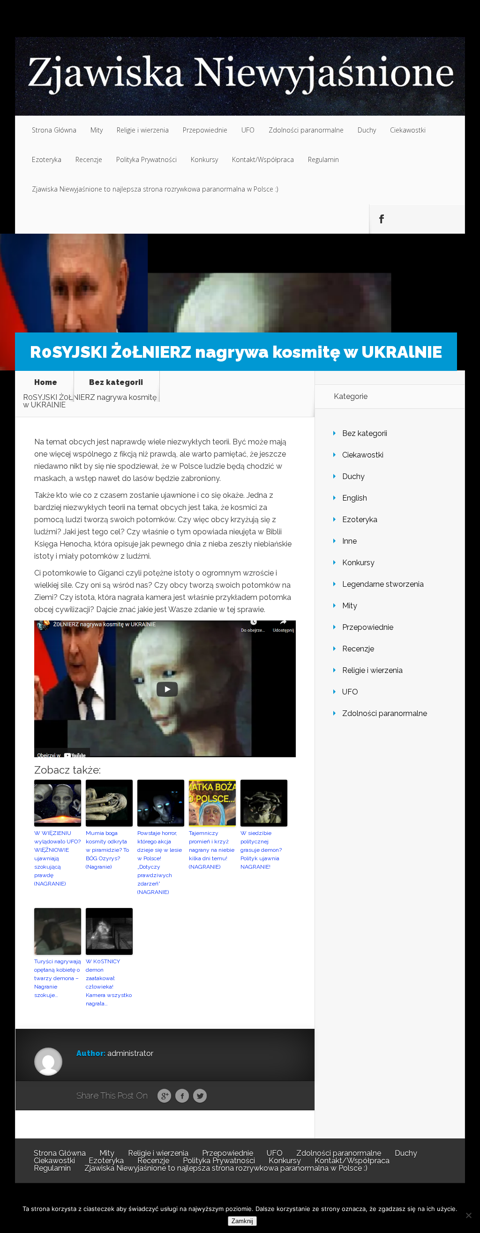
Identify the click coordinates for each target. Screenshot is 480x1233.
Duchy (367, 130)
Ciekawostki (408, 130)
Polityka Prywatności (146, 159)
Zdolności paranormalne (306, 130)
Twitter (200, 1096)
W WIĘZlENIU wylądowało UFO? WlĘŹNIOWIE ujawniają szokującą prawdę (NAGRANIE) (57, 858)
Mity (96, 130)
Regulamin (323, 159)
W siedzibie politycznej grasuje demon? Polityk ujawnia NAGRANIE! (261, 850)
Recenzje (88, 159)
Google (164, 1096)
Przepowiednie (205, 130)
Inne (349, 541)
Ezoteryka (46, 159)
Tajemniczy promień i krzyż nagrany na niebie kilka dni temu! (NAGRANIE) (211, 850)
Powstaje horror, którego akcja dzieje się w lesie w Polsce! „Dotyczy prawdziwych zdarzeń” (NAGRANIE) (159, 862)
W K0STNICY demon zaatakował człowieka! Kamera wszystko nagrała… (109, 982)
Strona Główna (54, 130)
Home (45, 383)
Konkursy (204, 159)
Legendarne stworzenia (383, 584)
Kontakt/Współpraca (263, 159)
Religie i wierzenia (143, 130)
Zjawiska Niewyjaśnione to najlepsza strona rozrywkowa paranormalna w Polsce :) (155, 189)
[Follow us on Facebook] (381, 219)
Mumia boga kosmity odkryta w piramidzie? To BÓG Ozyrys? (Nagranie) (107, 850)
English (354, 498)
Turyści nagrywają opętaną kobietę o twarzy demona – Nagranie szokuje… (57, 978)
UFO (248, 130)
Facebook (182, 1096)
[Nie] (468, 1215)
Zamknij (242, 1221)
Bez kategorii (116, 383)
